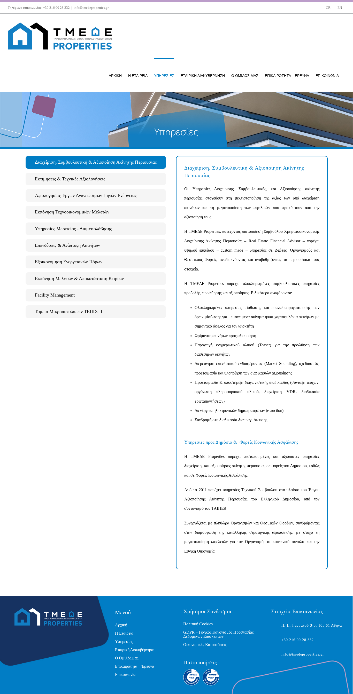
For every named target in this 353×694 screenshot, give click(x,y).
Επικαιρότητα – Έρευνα (134, 666)
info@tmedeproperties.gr (91, 8)
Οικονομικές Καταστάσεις (204, 644)
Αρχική (121, 625)
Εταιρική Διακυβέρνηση (134, 650)
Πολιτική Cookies (198, 624)
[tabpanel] (251, 362)
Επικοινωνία (125, 674)
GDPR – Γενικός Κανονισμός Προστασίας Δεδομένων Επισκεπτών (218, 634)
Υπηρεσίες (124, 641)
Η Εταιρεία (124, 633)
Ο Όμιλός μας (126, 658)
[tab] (96, 162)
